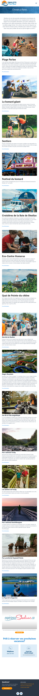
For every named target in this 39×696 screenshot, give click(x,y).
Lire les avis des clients (25, 687)
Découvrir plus (19, 632)
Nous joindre (7, 688)
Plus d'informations (5, 71)
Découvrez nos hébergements (26, 685)
